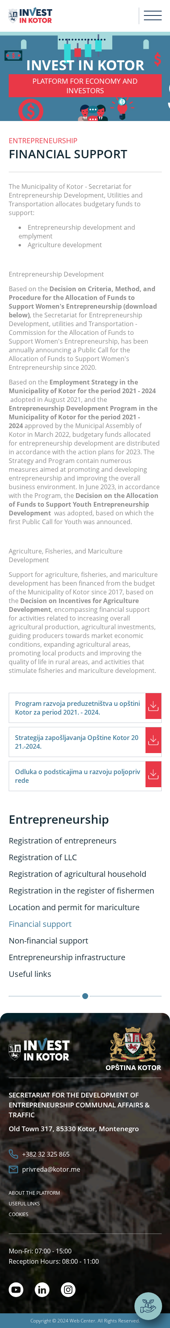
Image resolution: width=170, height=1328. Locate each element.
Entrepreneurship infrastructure (67, 957)
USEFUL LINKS (24, 1203)
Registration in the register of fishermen (81, 890)
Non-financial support (48, 940)
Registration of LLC (43, 857)
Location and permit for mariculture (74, 907)
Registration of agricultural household (77, 874)
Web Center (82, 1320)
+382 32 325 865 (46, 1154)
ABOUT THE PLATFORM (34, 1193)
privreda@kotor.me (51, 1169)
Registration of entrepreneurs (63, 840)
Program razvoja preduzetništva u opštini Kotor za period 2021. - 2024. (77, 708)
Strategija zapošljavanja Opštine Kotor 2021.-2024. (76, 742)
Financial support (40, 924)
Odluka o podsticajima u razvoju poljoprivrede (77, 776)
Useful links (30, 974)
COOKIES (18, 1214)
